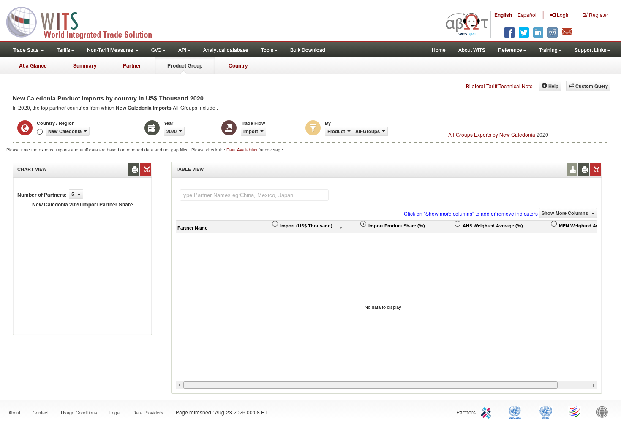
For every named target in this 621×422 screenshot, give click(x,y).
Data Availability (242, 150)
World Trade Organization (575, 411)
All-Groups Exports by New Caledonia (491, 134)
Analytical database (225, 49)
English (503, 15)
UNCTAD (516, 411)
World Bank (604, 411)
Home (439, 49)
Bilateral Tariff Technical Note (499, 85)
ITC (487, 411)
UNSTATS (545, 411)
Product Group (184, 65)
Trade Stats (26, 49)
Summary (85, 65)
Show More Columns (565, 213)
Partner (132, 65)
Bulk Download (307, 49)
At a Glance (33, 65)
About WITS (471, 49)
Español (527, 14)
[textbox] (254, 195)
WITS (84, 21)
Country (238, 65)
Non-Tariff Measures (110, 49)
